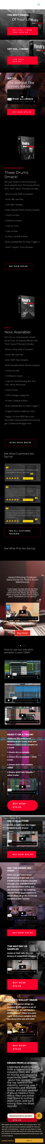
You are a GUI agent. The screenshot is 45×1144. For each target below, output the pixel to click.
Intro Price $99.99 (20, 442)
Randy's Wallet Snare (22, 1000)
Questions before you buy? (20, 1116)
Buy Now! (22, 633)
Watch (12, 78)
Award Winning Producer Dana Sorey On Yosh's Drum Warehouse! (22, 580)
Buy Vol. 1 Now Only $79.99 (22, 31)
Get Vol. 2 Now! (17, 49)
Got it (29, 1140)
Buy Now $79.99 (22, 112)
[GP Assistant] (38, 1115)
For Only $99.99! (18, 60)
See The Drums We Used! (19, 869)
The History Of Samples (17, 947)
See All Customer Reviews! (20, 532)
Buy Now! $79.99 (19, 805)
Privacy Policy (8, 1140)
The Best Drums (17, 15)
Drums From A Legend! (22, 1062)
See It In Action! (18, 821)
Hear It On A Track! (20, 734)
